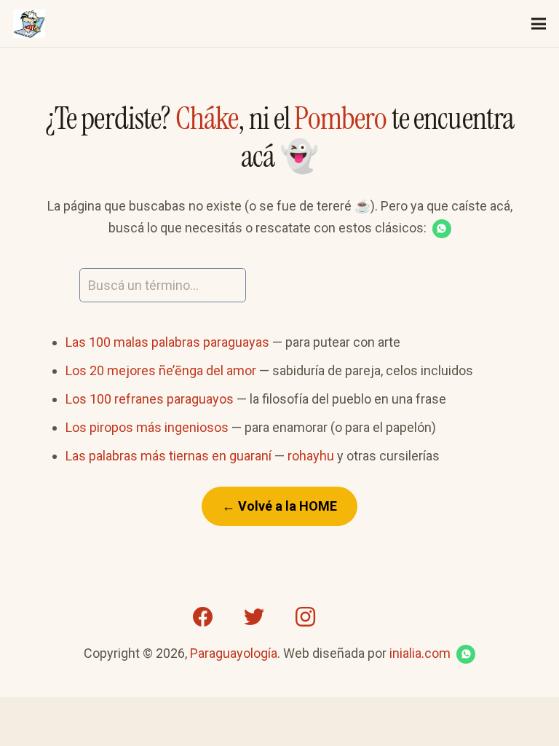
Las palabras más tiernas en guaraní (168, 455)
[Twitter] (254, 617)
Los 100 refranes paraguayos (150, 399)
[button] (441, 228)
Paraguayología (233, 653)
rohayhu (311, 455)
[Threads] (355, 617)
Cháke (207, 118)
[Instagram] (305, 617)
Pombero (340, 118)
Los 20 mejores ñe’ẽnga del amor (161, 370)
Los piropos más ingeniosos (147, 427)
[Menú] (539, 24)
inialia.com (420, 653)
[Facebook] (203, 617)
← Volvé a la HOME (279, 506)
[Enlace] (29, 24)
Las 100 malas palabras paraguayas (167, 342)
